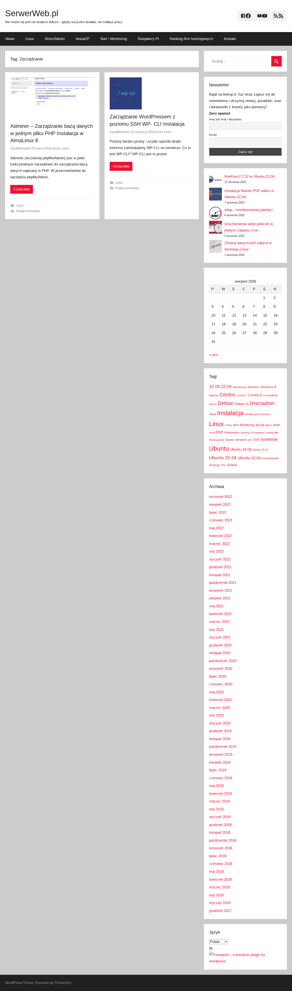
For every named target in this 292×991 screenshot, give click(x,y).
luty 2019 (216, 809)
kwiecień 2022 (220, 536)
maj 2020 (216, 692)
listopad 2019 (219, 739)
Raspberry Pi (148, 39)
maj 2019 (216, 786)
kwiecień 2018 (220, 879)
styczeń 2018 (219, 903)
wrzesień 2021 (220, 590)
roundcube (271, 432)
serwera (240, 439)
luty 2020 (216, 715)
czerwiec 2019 (220, 778)
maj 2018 (216, 872)
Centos (227, 394)
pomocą (245, 432)
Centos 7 (241, 395)
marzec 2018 (219, 887)
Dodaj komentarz (28, 211)
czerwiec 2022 (220, 520)
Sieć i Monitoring (113, 39)
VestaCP (82, 39)
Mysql (259, 425)
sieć (249, 440)
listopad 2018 (219, 832)
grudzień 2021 (220, 567)
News (10, 39)
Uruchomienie (270, 458)
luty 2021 (216, 630)
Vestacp (214, 465)
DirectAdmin (55, 39)
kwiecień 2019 (220, 794)
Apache (213, 395)
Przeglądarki (257, 432)
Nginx (268, 425)
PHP (219, 432)
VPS (223, 465)
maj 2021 (216, 606)
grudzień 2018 (220, 825)
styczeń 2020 (219, 723)
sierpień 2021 (219, 598)
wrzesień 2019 (220, 754)
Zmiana (231, 465)
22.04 (226, 386)
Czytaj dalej (21, 189)
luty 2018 (216, 895)
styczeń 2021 (219, 637)
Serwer (229, 439)
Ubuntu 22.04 (249, 458)
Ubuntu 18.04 (240, 449)
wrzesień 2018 (220, 848)
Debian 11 (242, 404)
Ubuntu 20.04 (223, 457)
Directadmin (262, 403)
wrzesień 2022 (220, 497)
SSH (256, 439)
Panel (212, 432)
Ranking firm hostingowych (191, 39)
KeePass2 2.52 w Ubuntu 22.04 (249, 176)
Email (213, 134)
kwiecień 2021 (220, 614)
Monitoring (247, 425)
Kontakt (230, 39)
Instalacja (230, 412)
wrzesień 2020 (220, 669)
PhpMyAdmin (232, 432)
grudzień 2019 (220, 731)
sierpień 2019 (219, 762)
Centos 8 (255, 395)
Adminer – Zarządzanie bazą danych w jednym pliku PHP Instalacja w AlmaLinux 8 (51, 133)
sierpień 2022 (219, 505)
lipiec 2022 (217, 512)
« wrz (213, 355)
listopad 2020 (219, 653)
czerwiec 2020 (220, 684)
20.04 (214, 386)
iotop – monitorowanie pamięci (248, 210)
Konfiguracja (251, 414)
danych (213, 404)
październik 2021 (222, 583)
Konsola (265, 414)
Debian (226, 403)
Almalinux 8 (268, 387)
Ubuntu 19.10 (260, 449)
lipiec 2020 (217, 676)
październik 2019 (222, 747)
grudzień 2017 (220, 911)
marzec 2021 (219, 622)
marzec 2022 (219, 544)
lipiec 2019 (217, 770)
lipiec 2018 (217, 856)
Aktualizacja (240, 387)
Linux (29, 39)
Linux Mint (232, 425)
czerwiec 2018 (220, 864)
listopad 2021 (219, 575)
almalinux (254, 387)
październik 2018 (222, 840)
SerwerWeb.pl (31, 13)
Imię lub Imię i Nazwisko (225, 119)
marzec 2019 (219, 801)
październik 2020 (222, 661)
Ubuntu (219, 448)
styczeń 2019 (219, 817)
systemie (269, 439)
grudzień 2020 (220, 645)
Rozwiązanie (216, 440)
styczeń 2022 (219, 559)
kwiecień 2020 (220, 700)
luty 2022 (216, 551)
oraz (276, 425)
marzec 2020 (219, 708)
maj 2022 (216, 528)
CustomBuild (270, 395)
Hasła (212, 414)
